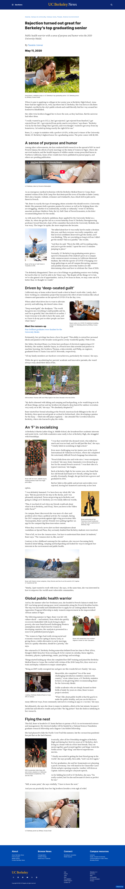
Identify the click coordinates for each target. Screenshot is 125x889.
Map (91, 875)
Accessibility (93, 877)
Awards (27, 17)
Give (65, 877)
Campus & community (38, 17)
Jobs (65, 875)
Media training (16, 858)
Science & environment (71, 17)
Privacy (92, 880)
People (59, 17)
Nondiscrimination (95, 879)
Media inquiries (68, 856)
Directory (92, 873)
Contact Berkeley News (18, 860)
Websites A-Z (93, 872)
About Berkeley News (18, 855)
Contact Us (67, 882)
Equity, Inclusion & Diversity (97, 856)
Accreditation (67, 879)
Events (66, 873)
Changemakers (42, 855)
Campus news (51, 17)
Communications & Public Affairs (99, 858)
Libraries (92, 855)
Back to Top (120, 886)
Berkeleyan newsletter (70, 855)
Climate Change (42, 856)
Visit (65, 872)
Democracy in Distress (44, 858)
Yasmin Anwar (35, 45)
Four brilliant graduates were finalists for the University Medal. (43, 330)
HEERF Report (68, 880)
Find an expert (16, 856)
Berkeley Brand (94, 860)
